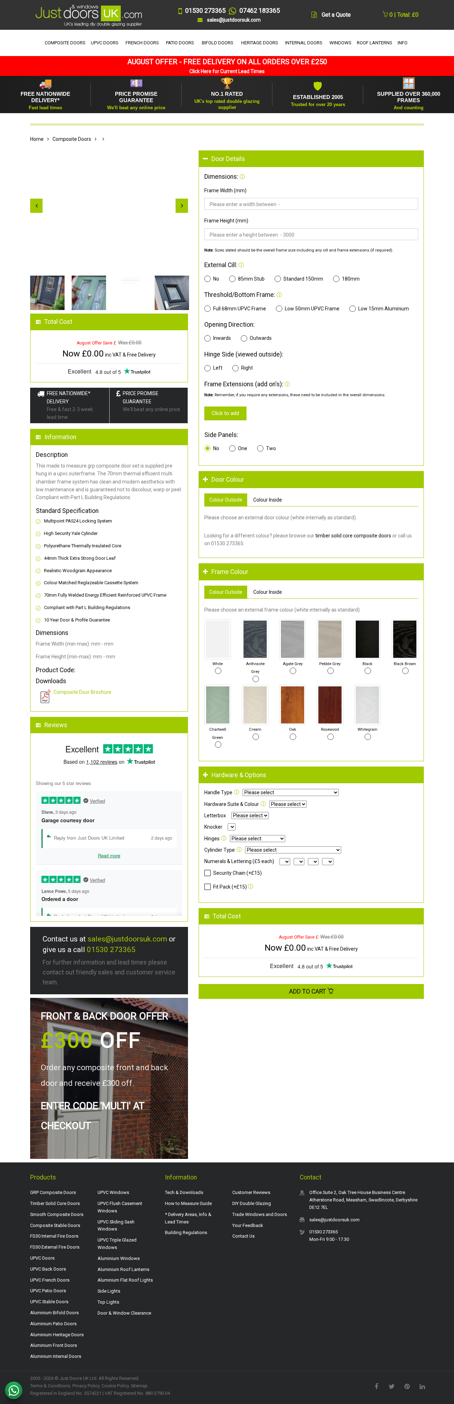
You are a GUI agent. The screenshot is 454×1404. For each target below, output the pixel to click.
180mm (351, 279)
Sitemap (139, 1385)
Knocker (213, 827)
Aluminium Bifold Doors (54, 1312)
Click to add (225, 413)
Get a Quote (336, 14)
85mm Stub (251, 279)
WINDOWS (340, 42)
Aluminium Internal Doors (55, 1356)
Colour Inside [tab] (267, 500)
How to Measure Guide (188, 1203)
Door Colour (227, 479)
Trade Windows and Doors (259, 1214)
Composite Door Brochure (82, 692)
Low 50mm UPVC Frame (312, 308)
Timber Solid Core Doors (55, 1203)
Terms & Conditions (50, 1385)
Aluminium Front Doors (53, 1345)
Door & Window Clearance (124, 1313)
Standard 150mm (303, 279)
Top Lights (108, 1302)
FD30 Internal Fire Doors (54, 1236)
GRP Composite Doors (53, 1192)
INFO (403, 42)
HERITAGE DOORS (259, 42)
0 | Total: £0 (403, 14)
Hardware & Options (238, 775)
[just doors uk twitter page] (391, 1386)
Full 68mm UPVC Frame (239, 308)
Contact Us (243, 1236)
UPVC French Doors (50, 1280)
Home (37, 139)
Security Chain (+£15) (237, 873)
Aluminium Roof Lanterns (123, 1269)
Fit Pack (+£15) (230, 887)
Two (271, 448)
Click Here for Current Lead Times (227, 71)
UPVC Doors (42, 1258)
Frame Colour (229, 571)
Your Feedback (247, 1225)
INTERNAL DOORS (303, 42)
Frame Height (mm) (226, 220)
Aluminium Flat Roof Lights (125, 1280)
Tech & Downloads (184, 1192)
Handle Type (218, 792)
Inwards (222, 338)
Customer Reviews (251, 1192)
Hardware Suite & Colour (231, 804)
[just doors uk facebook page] (376, 1386)
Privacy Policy (85, 1385)
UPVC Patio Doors (48, 1290)
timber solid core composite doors (353, 535)
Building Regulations (186, 1232)
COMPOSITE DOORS (65, 42)
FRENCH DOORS (142, 42)
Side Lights (109, 1291)
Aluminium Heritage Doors (57, 1334)
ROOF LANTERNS (374, 42)
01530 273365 (111, 949)
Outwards (261, 338)
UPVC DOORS (104, 42)
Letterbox (215, 815)
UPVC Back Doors (48, 1269)
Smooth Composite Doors (56, 1214)
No (216, 279)
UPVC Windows (113, 1192)
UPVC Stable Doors (49, 1301)
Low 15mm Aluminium (383, 308)
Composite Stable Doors (55, 1225)
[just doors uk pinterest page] (406, 1386)
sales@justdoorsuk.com (127, 939)
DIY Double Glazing (251, 1203)
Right (247, 368)
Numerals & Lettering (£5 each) (239, 861)
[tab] (311, 159)
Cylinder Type (219, 850)
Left (217, 368)
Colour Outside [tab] (225, 500)
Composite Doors (71, 139)
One (242, 448)
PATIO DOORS (180, 42)
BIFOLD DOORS (217, 42)
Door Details (228, 158)
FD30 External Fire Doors (54, 1247)
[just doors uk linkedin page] (422, 1386)
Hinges (212, 838)
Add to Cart (308, 991)
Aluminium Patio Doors (53, 1323)
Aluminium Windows (119, 1258)
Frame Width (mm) (225, 190)
